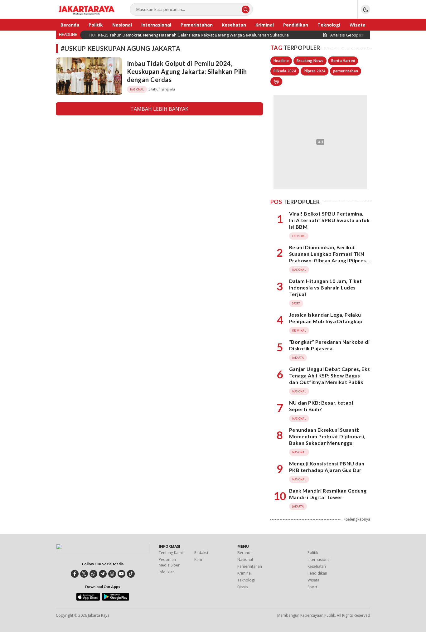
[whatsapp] (93, 574)
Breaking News (310, 60)
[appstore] (88, 599)
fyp (276, 81)
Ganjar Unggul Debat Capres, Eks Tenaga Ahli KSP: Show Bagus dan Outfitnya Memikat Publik (329, 375)
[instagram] (112, 574)
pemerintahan (345, 71)
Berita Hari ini (343, 60)
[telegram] (103, 574)
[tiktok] (131, 574)
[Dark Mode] (365, 9)
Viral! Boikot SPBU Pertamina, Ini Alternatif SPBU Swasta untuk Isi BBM (329, 220)
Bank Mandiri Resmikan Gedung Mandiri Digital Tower (327, 494)
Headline (281, 60)
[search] (245, 9)
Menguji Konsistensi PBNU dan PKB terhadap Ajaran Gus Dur (326, 466)
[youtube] (121, 574)
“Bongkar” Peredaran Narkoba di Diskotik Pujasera (329, 345)
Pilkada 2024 (285, 71)
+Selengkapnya (357, 519)
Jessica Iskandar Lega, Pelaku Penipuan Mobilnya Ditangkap (326, 318)
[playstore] (115, 599)
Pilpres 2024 (314, 71)
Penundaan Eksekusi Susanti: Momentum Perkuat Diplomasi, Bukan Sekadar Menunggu (327, 436)
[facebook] (75, 574)
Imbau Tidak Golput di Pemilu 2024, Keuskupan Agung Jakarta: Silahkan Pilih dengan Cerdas (187, 71)
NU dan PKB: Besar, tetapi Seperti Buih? (321, 406)
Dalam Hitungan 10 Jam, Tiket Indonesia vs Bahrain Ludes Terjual (325, 287)
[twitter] (84, 574)
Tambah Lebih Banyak (159, 108)
